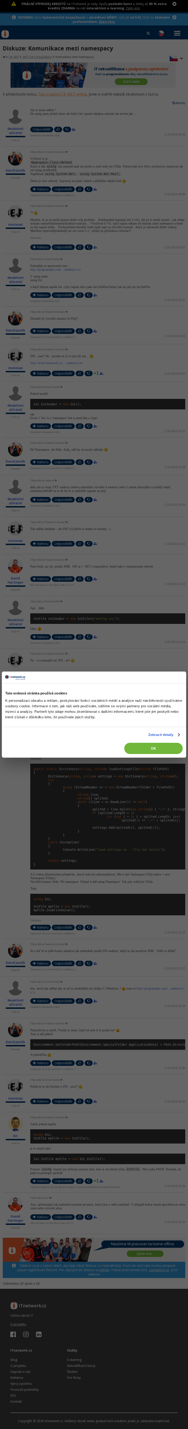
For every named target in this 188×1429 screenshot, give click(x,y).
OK (153, 748)
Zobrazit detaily (161, 735)
